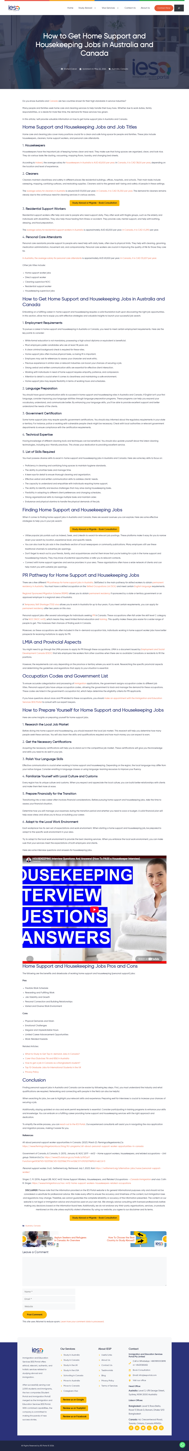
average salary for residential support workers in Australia (55, 230)
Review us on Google (73, 1400)
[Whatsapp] (182, 1445)
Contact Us (130, 8)
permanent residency (99, 593)
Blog (103, 1376)
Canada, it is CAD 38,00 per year (134, 163)
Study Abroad (85, 8)
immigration (80, 683)
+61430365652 (141, 1365)
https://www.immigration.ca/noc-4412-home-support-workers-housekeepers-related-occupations (81, 1183)
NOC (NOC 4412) (37, 619)
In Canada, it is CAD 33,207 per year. (138, 258)
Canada (124, 69)
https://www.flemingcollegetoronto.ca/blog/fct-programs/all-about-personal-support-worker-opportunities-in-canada (82, 1146)
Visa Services (108, 8)
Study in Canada (71, 1360)
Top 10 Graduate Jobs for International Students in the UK (53, 1067)
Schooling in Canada (73, 1376)
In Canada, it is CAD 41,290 (135, 230)
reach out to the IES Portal (72, 1124)
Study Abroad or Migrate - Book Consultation (94, 203)
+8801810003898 (158, 1361)
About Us (145, 8)
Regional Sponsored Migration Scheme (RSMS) (45, 593)
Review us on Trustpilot (74, 1408)
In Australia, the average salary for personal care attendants (52, 258)
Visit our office (139, 1380)
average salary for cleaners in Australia (46, 191)
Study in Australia (72, 1355)
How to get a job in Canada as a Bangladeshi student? (52, 1063)
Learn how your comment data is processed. (82, 1322)
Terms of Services (109, 1386)
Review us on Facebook (74, 1417)
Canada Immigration (140, 1179)
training (103, 619)
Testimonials (107, 1370)
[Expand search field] (179, 8)
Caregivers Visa (71, 1391)
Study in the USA (71, 1370)
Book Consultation (141, 1370)
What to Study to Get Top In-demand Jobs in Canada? (52, 1054)
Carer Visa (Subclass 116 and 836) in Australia (47, 1058)
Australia (115, 69)
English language (142, 586)
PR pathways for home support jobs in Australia (70, 583)
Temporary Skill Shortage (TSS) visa (41, 605)
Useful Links (106, 1355)
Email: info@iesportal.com (145, 1375)
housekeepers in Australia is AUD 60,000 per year (90, 163)
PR (93, 615)
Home (70, 8)
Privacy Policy (32, 1072)
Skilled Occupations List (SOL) (101, 586)
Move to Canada (72, 1386)
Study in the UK (71, 1365)
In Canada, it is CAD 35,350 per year (114, 191)
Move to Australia (72, 1381)
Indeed (39, 163)
